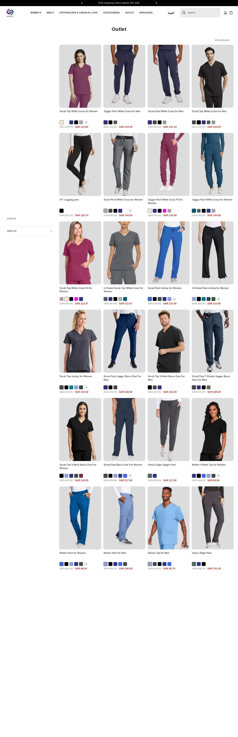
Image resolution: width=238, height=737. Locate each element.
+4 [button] (218, 299)
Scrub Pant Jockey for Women (164, 288)
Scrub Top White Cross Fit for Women (76, 290)
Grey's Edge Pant (201, 552)
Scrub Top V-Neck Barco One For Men (166, 378)
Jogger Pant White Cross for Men (122, 111)
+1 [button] (130, 476)
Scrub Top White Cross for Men (209, 111)
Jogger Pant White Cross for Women (212, 199)
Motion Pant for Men (115, 552)
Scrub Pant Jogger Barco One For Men (122, 378)
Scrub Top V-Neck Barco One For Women (78, 466)
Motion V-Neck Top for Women (209, 464)
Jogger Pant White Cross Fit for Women (165, 201)
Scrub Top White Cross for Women (79, 111)
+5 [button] (86, 387)
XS (67, 103)
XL (216, 95)
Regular (118, 192)
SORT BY (12, 231)
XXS (155, 272)
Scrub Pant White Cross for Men (165, 111)
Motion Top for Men (158, 552)
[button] (81, 3)
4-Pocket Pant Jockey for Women (210, 288)
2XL (226, 95)
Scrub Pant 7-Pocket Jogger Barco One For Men (211, 378)
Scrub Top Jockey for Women (76, 376)
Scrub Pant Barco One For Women (123, 464)
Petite (132, 192)
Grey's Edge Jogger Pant (162, 464)
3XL (168, 103)
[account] (225, 12)
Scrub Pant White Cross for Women (123, 199)
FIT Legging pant (69, 199)
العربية (171, 12)
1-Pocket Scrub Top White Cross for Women (123, 290)
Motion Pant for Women (73, 552)
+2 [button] (86, 122)
